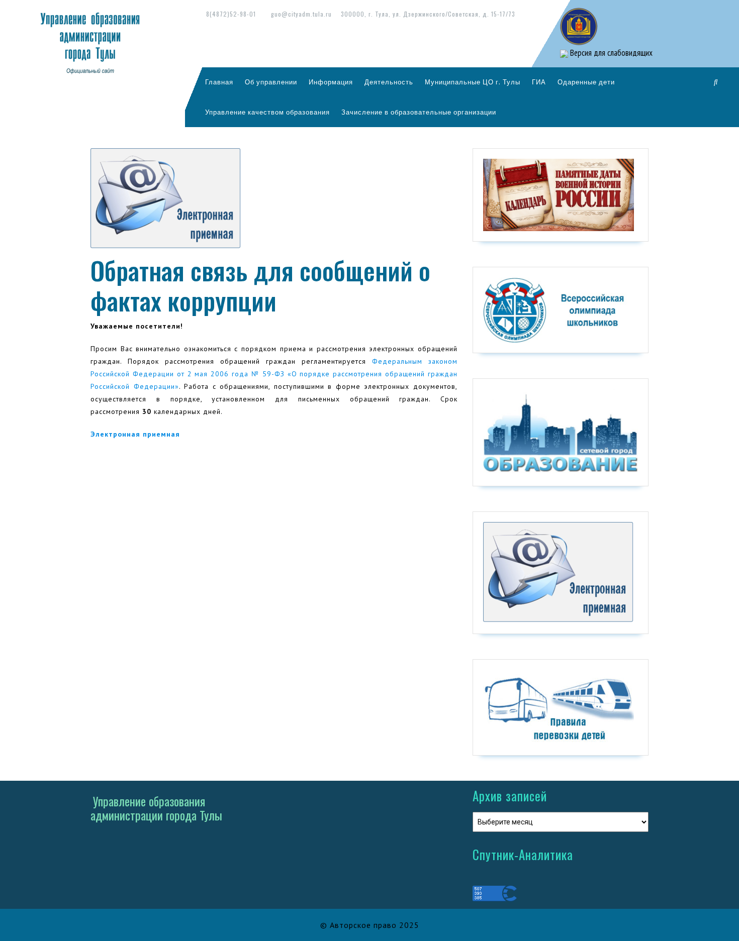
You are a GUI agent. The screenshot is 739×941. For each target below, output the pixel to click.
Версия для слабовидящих (610, 52)
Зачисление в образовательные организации (418, 112)
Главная (219, 81)
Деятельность (388, 81)
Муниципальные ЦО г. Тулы (472, 81)
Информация (331, 81)
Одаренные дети (586, 81)
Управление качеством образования (267, 112)
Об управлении (271, 81)
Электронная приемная (135, 434)
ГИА (539, 81)
